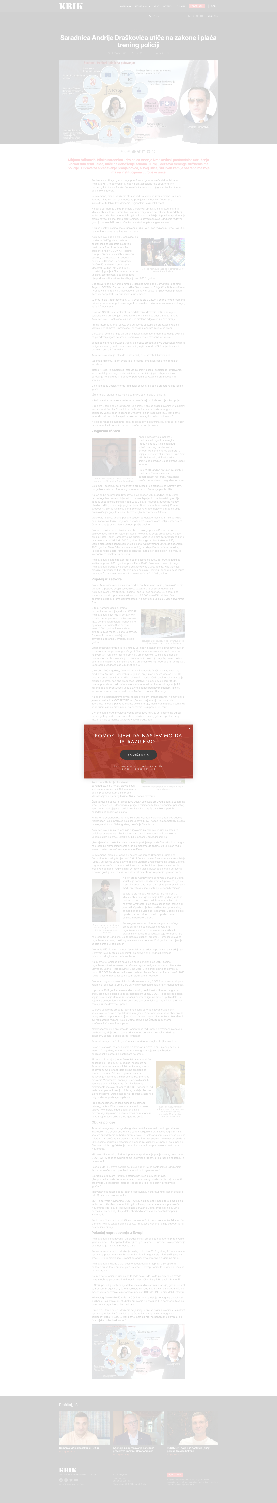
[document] (138, 751)
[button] (189, 728)
